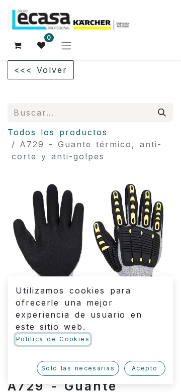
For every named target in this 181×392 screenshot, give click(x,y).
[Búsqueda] (162, 112)
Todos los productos (58, 132)
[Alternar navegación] (66, 45)
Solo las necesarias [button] (78, 368)
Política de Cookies (52, 339)
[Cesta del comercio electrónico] (18, 45)
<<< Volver (40, 70)
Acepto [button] (145, 368)
